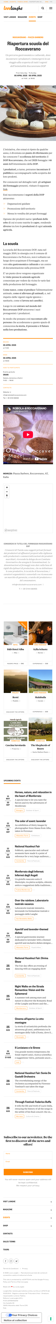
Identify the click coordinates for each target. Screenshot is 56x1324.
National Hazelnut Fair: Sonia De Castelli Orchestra (33, 1074)
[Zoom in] (7, 487)
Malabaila (40, 697)
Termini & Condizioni (11, 1268)
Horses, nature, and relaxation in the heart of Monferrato (33, 794)
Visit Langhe (10, 17)
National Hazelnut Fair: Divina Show (31, 960)
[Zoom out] (7, 492)
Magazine (22, 17)
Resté (16, 697)
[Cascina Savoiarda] (15, 729)
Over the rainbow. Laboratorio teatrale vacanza (32, 902)
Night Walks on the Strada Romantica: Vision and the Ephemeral (29, 989)
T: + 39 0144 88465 (28, 589)
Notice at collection (15, 1320)
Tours (6, 1249)
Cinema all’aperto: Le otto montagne (29, 1020)
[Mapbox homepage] (10, 530)
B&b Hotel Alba (15, 649)
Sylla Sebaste (40, 649)
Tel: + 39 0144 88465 (11, 398)
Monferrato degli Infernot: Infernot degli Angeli (29, 873)
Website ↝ (7, 392)
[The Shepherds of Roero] (40, 729)
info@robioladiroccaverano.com (14, 395)
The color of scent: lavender (30, 821)
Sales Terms (9, 1241)
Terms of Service (17, 1282)
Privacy (25, 1268)
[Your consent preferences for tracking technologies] (51, 1319)
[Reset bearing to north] (7, 496)
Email (8, 1161)
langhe (13, 8)
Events (13, 2)
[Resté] (15, 681)
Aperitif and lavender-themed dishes (31, 931)
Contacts (8, 1233)
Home (6, 2)
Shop (39, 17)
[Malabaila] (40, 681)
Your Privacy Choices (24, 1315)
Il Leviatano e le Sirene (27, 1047)
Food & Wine (23, 2)
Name (8, 1153)
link (5, 189)
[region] (28, 508)
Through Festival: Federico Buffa (33, 1102)
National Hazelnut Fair (27, 846)
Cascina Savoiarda (16, 745)
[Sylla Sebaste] (40, 633)
